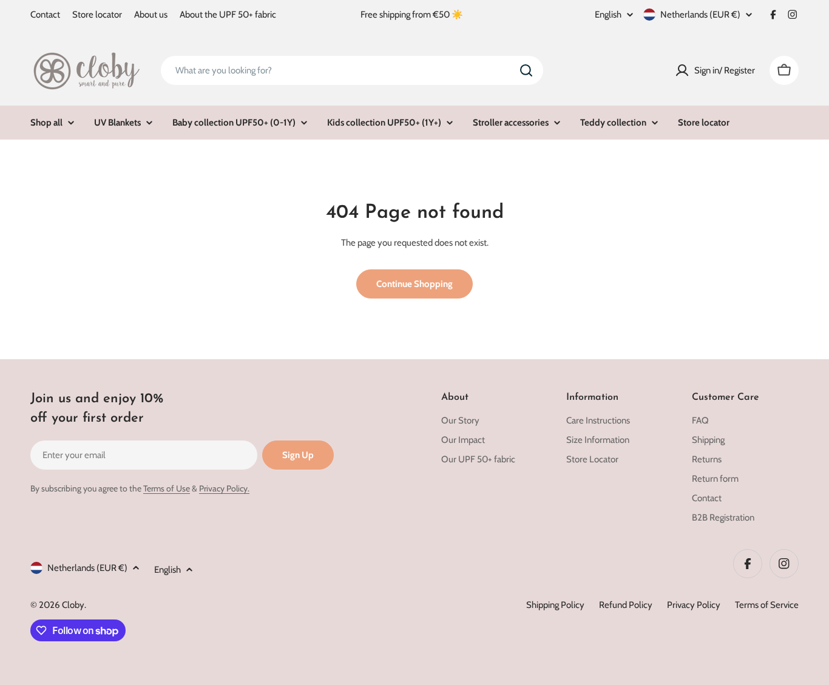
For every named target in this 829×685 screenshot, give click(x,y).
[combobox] (352, 70)
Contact (45, 14)
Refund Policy (625, 604)
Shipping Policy (555, 604)
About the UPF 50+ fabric (228, 14)
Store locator (97, 14)
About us (150, 14)
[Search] (526, 70)
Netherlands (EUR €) (700, 14)
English (608, 14)
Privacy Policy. (224, 488)
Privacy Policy (693, 604)
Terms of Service (767, 604)
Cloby (73, 604)
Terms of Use (166, 488)
